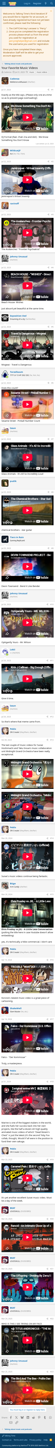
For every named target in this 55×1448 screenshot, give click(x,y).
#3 (52, 214)
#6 (52, 383)
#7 (52, 439)
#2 (52, 161)
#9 (52, 548)
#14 (52, 838)
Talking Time (9, 1435)
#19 (52, 1159)
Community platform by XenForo (25, 1445)
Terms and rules (20, 1439)
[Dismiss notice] (50, 11)
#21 (52, 1269)
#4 (52, 267)
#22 (52, 1318)
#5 (52, 327)
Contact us (6, 1439)
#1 (52, 89)
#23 (52, 1371)
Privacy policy (35, 1439)
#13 (52, 740)
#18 (52, 1081)
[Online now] (7, 377)
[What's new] (46, 3)
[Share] (48, 90)
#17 (52, 1019)
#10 (52, 604)
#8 (52, 492)
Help (46, 1439)
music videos (42, 72)
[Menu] (4, 3)
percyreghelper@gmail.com (23, 40)
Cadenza (7, 72)
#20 (52, 1219)
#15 (52, 894)
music (31, 72)
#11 (52, 660)
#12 (52, 716)
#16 (52, 960)
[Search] (51, 3)
